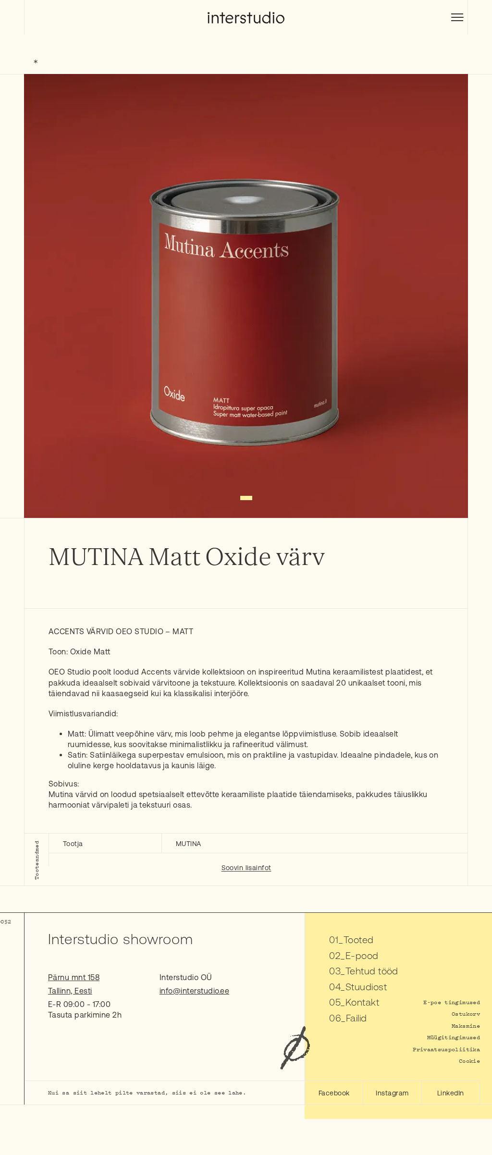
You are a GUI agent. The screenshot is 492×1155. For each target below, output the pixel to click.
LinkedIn (450, 1093)
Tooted (359, 939)
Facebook (334, 1093)
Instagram (392, 1093)
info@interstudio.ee (194, 990)
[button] (246, 498)
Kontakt (362, 1002)
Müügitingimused (453, 1037)
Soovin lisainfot (246, 867)
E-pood (362, 955)
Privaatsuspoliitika (446, 1049)
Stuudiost (366, 986)
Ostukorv (466, 1013)
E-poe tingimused (451, 1002)
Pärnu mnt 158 (73, 977)
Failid (356, 1017)
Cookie (469, 1061)
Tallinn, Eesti (70, 990)
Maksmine (466, 1025)
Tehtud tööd (371, 970)
